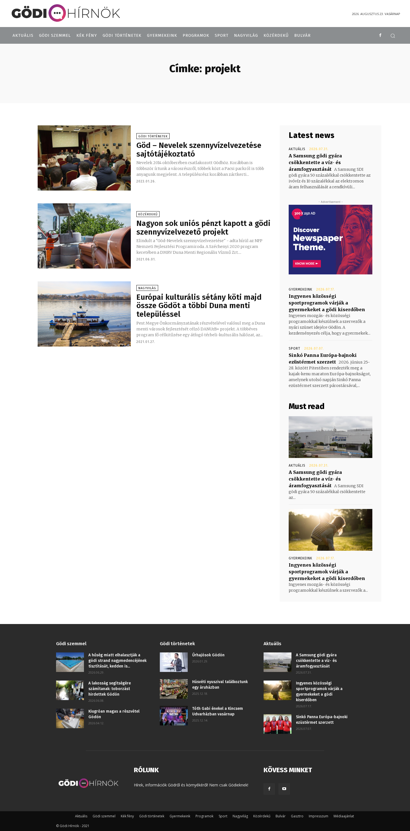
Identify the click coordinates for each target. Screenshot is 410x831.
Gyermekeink (300, 289)
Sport (294, 348)
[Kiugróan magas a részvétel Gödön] (70, 718)
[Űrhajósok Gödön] (174, 662)
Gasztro (297, 816)
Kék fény (127, 816)
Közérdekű (148, 214)
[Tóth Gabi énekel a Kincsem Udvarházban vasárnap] (174, 715)
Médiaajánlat (344, 816)
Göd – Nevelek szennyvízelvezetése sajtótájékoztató (198, 150)
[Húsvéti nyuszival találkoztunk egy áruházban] (174, 689)
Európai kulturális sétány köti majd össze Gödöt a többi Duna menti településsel (199, 306)
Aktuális (297, 149)
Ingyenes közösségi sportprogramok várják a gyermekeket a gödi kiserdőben (327, 302)
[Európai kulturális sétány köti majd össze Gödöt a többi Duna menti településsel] (84, 314)
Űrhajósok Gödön (208, 655)
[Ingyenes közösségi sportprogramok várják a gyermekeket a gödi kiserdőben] (330, 530)
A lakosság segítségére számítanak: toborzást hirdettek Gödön (109, 689)
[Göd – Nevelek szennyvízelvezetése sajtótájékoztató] (84, 158)
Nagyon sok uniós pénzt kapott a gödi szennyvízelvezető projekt (203, 228)
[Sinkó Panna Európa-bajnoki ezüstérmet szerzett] (277, 724)
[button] (392, 35)
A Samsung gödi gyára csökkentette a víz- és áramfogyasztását (315, 162)
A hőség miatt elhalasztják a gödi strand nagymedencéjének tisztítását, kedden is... (117, 661)
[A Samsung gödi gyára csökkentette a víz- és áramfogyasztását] (330, 437)
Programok (204, 816)
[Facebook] (380, 35)
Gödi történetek (153, 136)
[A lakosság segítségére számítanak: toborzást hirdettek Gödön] (70, 690)
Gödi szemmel (104, 816)
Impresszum (318, 816)
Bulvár (281, 816)
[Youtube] (284, 789)
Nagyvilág (147, 288)
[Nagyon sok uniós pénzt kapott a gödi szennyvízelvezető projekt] (84, 236)
